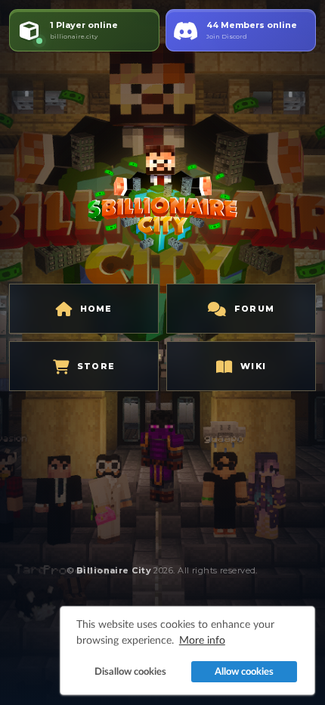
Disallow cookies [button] (130, 671)
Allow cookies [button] (244, 671)
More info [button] (202, 639)
